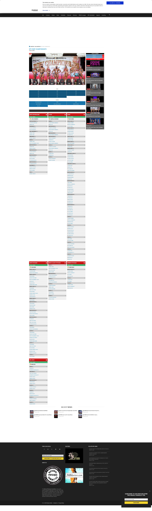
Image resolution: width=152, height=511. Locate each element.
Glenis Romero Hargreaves (53, 122)
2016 (38, 96)
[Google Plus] (55, 449)
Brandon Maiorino (52, 285)
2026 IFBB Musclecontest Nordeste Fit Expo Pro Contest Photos (98, 459)
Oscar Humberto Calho (34, 293)
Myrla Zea (51, 124)
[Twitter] (47, 449)
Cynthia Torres (70, 160)
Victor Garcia (32, 158)
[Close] (150, 491)
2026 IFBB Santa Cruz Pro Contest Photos (65, 414)
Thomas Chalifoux (33, 160)
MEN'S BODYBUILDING (38, 102)
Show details (45, 10)
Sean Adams (33, 267)
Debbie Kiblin (51, 153)
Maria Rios (33, 364)
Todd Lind (32, 281)
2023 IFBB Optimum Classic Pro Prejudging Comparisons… (94, 81)
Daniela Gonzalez (71, 226)
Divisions (75, 15)
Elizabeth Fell (70, 134)
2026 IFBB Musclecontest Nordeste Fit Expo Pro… (91, 410)
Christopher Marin (33, 277)
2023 (76, 91)
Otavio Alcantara (52, 288)
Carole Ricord (70, 192)
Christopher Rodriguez (34, 272)
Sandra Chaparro (71, 122)
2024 (57, 91)
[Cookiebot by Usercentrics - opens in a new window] (35, 10)
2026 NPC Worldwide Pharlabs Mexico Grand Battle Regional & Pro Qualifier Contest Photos (98, 483)
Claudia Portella (71, 129)
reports (98, 57)
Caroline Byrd (70, 276)
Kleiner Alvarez (32, 271)
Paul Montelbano (33, 322)
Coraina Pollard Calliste (34, 395)
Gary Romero (32, 300)
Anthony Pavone (33, 289)
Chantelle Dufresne (54, 119)
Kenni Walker (32, 381)
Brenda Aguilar (70, 175)
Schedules (63, 15)
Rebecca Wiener (70, 138)
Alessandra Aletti (71, 252)
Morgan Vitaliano (71, 255)
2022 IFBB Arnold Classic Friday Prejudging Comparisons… (94, 128)
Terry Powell (70, 146)
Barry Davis (32, 124)
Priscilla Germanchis (71, 124)
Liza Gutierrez (70, 126)
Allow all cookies (115, 2)
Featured (69, 15)
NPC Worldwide (91, 15)
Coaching (104, 15)
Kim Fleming (71, 119)
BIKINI (76, 102)
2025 (38, 91)
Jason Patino (32, 339)
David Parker (32, 327)
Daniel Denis (32, 134)
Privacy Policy (61, 502)
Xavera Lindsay (70, 271)
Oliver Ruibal (32, 291)
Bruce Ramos (32, 276)
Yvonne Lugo (70, 187)
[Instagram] (51, 449)
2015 (57, 96)
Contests (48, 15)
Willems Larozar (52, 270)
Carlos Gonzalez (33, 156)
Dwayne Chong (32, 308)
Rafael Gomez (32, 141)
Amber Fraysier (32, 378)
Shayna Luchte (70, 228)
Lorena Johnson (71, 133)
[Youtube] (59, 449)
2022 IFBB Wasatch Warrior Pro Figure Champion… (93, 93)
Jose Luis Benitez (34, 119)
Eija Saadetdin (70, 168)
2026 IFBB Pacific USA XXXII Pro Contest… (90, 414)
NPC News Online (48, 502)
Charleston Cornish (33, 337)
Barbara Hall (51, 139)
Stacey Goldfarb (52, 141)
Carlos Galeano (32, 148)
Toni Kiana (69, 274)
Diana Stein (70, 151)
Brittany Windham (71, 143)
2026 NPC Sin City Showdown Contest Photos (40, 410)
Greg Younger (51, 271)
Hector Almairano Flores (34, 143)
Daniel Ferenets (33, 138)
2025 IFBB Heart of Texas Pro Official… (93, 69)
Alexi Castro (51, 292)
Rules (58, 15)
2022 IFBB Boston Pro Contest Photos (93, 116)
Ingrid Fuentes (32, 376)
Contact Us (55, 502)
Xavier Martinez (33, 296)
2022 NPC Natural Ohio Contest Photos (93, 105)
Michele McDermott (52, 138)
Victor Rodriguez (33, 129)
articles (98, 55)
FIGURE (57, 102)
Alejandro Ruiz (51, 280)
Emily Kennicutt (33, 400)
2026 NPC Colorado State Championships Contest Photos (67, 410)
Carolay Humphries (33, 398)
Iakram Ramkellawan (33, 284)
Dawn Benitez (70, 185)
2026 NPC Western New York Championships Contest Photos (98, 477)
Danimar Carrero (71, 131)
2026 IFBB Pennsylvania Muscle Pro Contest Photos (43, 414)
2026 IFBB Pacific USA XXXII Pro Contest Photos (99, 472)
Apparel (98, 15)
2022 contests (38, 46)
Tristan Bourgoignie (33, 122)
